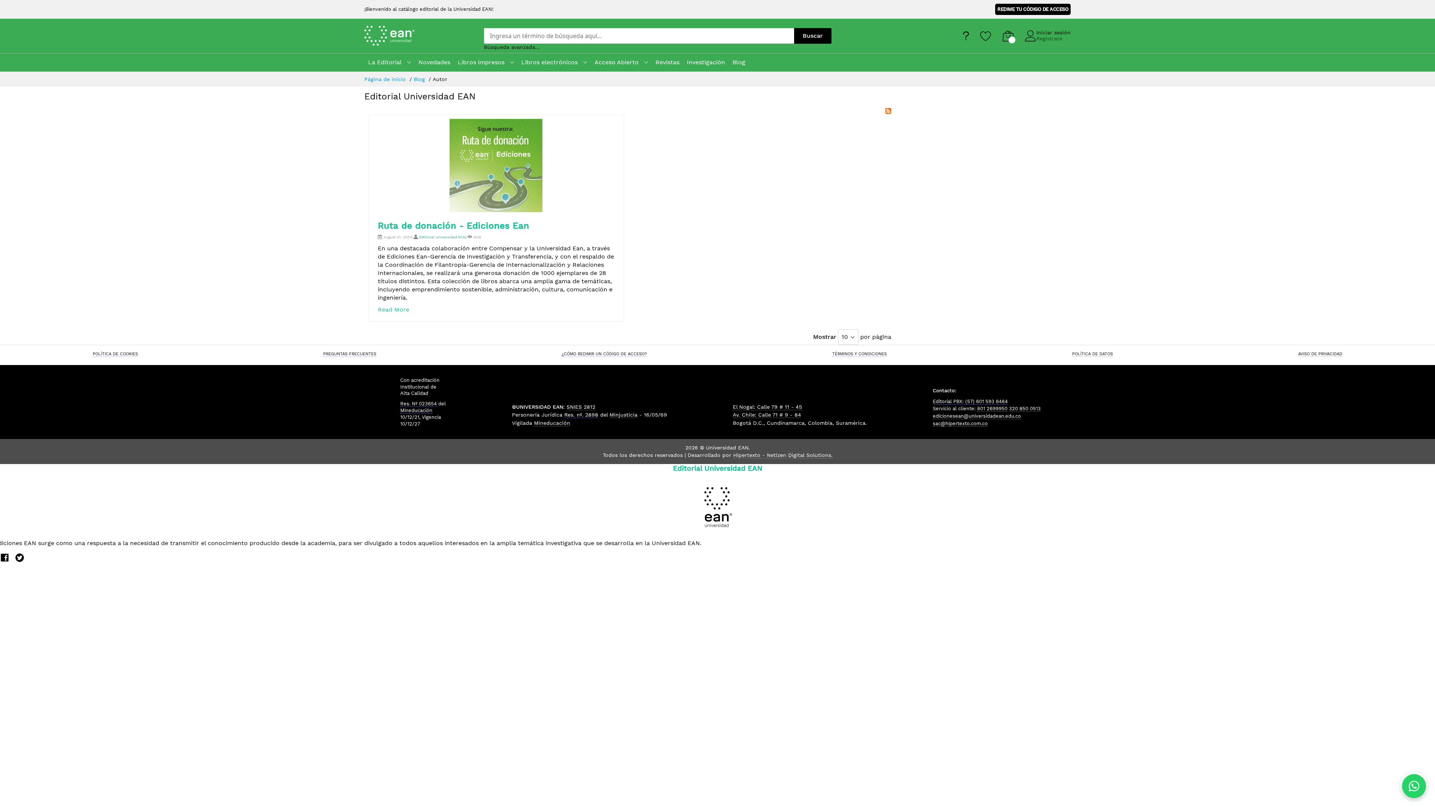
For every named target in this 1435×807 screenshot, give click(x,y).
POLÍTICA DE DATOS (1092, 353)
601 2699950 (992, 408)
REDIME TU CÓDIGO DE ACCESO (1032, 9)
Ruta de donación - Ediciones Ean (453, 225)
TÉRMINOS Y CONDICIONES (859, 353)
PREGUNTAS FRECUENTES (349, 353)
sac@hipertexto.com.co (960, 423)
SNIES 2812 (581, 407)
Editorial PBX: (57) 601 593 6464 (970, 401)
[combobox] (639, 36)
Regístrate (1049, 38)
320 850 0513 (1025, 408)
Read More (393, 309)
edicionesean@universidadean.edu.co (977, 416)
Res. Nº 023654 (418, 403)
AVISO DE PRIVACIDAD (1320, 353)
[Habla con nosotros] (1414, 786)
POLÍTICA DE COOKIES (115, 353)
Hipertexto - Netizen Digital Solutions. (783, 455)
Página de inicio (386, 79)
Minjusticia (624, 415)
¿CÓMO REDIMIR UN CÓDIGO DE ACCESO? (604, 353)
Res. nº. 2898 (581, 415)
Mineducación (416, 410)
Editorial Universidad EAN (442, 237)
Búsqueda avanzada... (512, 47)
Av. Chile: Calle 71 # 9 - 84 (767, 415)
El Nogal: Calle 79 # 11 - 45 (767, 407)
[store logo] (399, 36)
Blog (420, 79)
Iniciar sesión (1053, 32)
